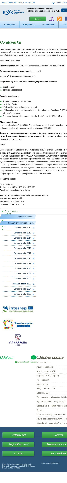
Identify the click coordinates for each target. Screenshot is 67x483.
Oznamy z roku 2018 (22, 258)
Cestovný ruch (18, 435)
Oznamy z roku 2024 (22, 289)
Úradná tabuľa (48, 24)
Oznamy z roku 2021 (22, 274)
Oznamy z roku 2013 (22, 233)
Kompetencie (29, 24)
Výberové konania (26, 217)
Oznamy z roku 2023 (22, 284)
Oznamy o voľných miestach (21, 223)
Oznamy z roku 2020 (22, 268)
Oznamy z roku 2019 (22, 263)
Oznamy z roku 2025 (22, 294)
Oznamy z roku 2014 (22, 238)
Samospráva (9, 24)
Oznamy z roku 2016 (22, 248)
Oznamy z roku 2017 (22, 253)
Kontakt (38, 19)
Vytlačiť (8, 214)
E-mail (4, 468)
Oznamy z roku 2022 (22, 279)
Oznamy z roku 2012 (22, 228)
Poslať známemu (12, 211)
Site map (51, 19)
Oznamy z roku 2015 (22, 243)
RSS (59, 19)
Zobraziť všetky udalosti (27, 362)
